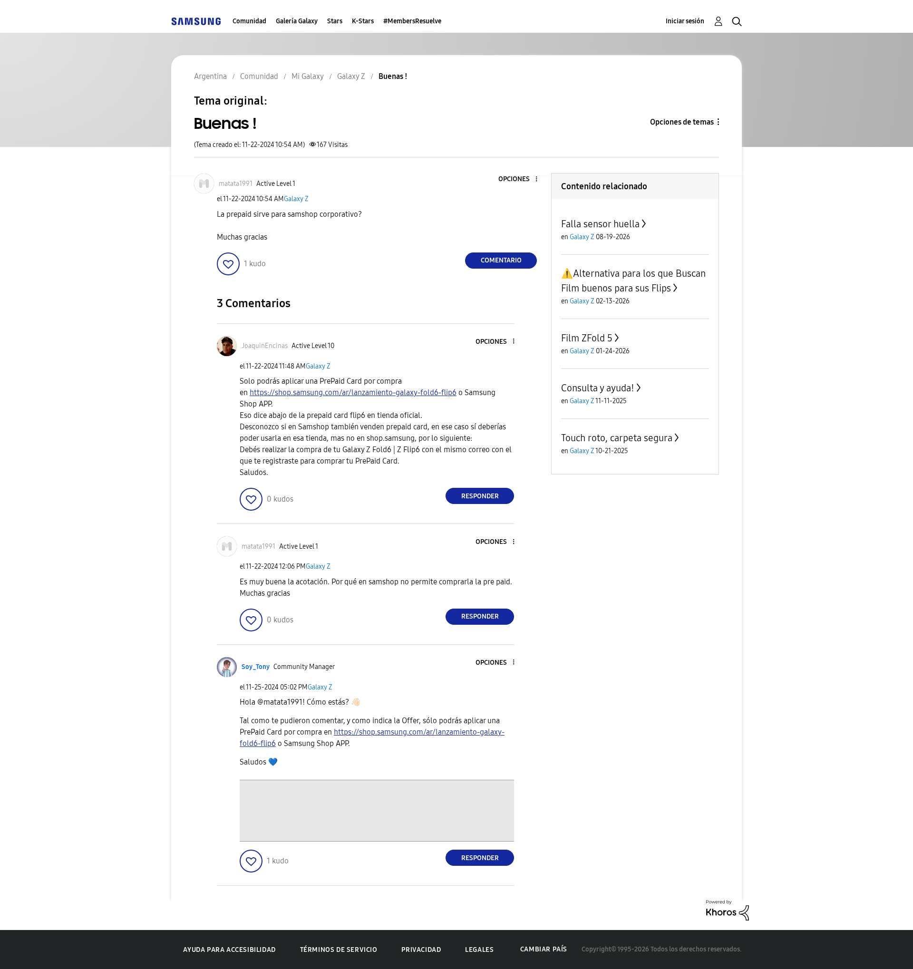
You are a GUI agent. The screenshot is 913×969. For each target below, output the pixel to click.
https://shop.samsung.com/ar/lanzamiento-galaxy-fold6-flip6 (353, 392)
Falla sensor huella (600, 224)
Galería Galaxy (297, 21)
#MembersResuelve (412, 21)
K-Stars (363, 21)
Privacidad (421, 950)
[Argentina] (196, 21)
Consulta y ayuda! (597, 388)
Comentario (501, 260)
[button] (520, 179)
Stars (334, 21)
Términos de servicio (339, 950)
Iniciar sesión (685, 21)
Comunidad (249, 21)
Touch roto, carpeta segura (616, 438)
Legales (479, 950)
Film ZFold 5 (586, 338)
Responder (480, 496)
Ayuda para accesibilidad (229, 950)
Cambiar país (543, 949)
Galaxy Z (296, 199)
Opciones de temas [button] (682, 121)
